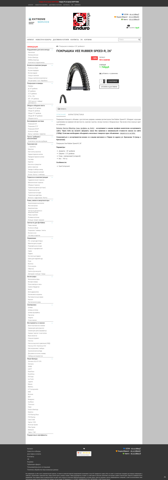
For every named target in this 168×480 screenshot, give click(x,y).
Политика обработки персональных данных (42, 470)
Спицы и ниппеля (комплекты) (37, 78)
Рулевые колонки (33, 217)
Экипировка (31, 305)
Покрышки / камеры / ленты (37, 230)
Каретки (30, 162)
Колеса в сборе (33, 68)
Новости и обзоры (41, 5)
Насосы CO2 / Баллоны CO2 (37, 346)
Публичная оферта (33, 464)
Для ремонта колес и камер (37, 353)
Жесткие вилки (33, 205)
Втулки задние (32, 73)
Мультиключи (32, 336)
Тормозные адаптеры (35, 195)
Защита (30, 317)
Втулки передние (33, 70)
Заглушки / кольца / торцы (36, 274)
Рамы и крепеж (33, 215)
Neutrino (30, 412)
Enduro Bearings (33, 57)
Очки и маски (32, 320)
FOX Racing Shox (33, 414)
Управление (31, 238)
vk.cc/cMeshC (134, 17)
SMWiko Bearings (33, 60)
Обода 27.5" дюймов (34, 113)
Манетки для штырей (34, 243)
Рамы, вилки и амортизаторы (38, 200)
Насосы (30, 341)
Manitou (30, 387)
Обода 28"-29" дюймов (35, 116)
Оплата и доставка (109, 87)
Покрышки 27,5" (33, 126)
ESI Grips (31, 376)
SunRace (31, 402)
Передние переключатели (36, 157)
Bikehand (31, 430)
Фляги (30, 289)
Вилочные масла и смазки (36, 325)
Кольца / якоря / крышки (36, 220)
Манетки (31, 149)
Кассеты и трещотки (34, 164)
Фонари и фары (33, 282)
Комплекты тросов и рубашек (37, 141)
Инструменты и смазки (36, 323)
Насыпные (31, 52)
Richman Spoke (33, 424)
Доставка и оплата (55, 5)
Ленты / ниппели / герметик (37, 134)
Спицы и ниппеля (33, 75)
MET (29, 397)
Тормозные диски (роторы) (37, 187)
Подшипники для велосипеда (38, 50)
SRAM (30, 366)
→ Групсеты (32, 146)
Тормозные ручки (33, 190)
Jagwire (30, 381)
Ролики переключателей (36, 172)
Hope (29, 407)
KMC (29, 392)
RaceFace (31, 371)
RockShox (31, 374)
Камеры (30, 86)
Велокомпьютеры (33, 279)
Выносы (30, 263)
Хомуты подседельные (35, 248)
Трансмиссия (32, 144)
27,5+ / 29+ (31, 96)
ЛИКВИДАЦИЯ (32, 47)
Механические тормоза (35, 182)
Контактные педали (34, 256)
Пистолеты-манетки (34, 152)
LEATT (30, 369)
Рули (29, 261)
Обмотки (31, 269)
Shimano (31, 364)
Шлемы (30, 307)
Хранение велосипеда (35, 351)
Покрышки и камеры (35, 83)
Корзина (77, 5)
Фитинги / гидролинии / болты (37, 197)
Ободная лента (33, 118)
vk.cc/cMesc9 (134, 19)
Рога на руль (32, 266)
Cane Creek (31, 419)
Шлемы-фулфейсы (34, 312)
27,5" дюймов (32, 93)
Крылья (30, 299)
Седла (30, 251)
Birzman (30, 394)
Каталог (30, 5)
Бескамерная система (35, 121)
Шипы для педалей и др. (35, 258)
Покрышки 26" (32, 124)
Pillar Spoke (31, 427)
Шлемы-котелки (33, 310)
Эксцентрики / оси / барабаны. (38, 80)
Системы (31, 159)
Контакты (66, 5)
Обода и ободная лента (36, 105)
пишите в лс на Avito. (128, 133)
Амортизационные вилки (36, 203)
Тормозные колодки (34, 192)
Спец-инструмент (33, 338)
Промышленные (33, 55)
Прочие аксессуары (34, 302)
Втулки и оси (32, 233)
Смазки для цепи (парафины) (37, 330)
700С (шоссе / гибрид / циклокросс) (35, 102)
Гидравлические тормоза (36, 180)
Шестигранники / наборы (36, 348)
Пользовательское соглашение (38, 467)
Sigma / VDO (32, 422)
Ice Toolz (31, 379)
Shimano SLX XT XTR (34, 361)
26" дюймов (32, 91)
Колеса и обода (33, 131)
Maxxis (30, 384)
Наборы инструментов (35, 356)
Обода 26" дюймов (34, 111)
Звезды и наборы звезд (35, 169)
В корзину (112, 81)
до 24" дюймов (32, 88)
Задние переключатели (35, 154)
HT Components (33, 389)
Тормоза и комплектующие (37, 177)
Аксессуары (31, 277)
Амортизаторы (33, 208)
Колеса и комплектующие (37, 65)
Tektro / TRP (32, 432)
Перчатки (31, 315)
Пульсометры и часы (35, 284)
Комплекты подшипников (36, 62)
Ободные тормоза (34, 185)
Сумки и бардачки (33, 287)
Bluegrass (31, 399)
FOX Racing (31, 417)
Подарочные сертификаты (37, 435)
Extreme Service (106, 479)
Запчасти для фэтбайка (36, 223)
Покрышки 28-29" (33, 129)
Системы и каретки (34, 235)
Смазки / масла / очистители (37, 333)
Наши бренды (32, 359)
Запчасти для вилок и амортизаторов (35, 211)
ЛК (72, 5)
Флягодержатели (33, 292)
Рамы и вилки (32, 225)
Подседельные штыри (35, 246)
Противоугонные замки (35, 297)
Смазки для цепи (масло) (36, 328)
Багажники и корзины (35, 294)
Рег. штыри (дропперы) (35, 241)
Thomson (31, 404)
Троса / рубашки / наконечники (34, 137)
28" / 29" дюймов (33, 98)
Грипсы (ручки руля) (34, 271)
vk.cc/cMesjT (134, 14)
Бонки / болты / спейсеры (36, 174)
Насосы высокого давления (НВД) (39, 343)
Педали (30, 253)
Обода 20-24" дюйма (34, 108)
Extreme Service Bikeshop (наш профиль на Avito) (75, 128)
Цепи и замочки (33, 167)
